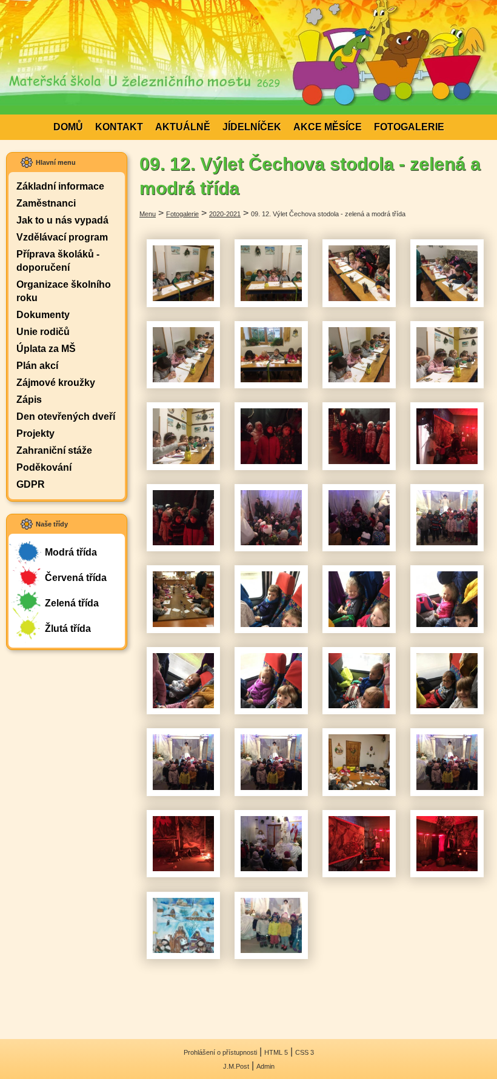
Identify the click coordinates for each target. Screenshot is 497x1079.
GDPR (30, 484)
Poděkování (44, 467)
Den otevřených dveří (65, 416)
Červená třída (76, 578)
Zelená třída (72, 603)
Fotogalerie (409, 127)
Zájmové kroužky (55, 382)
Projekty (35, 433)
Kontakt (119, 127)
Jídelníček (251, 127)
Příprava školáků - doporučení (57, 261)
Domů (68, 127)
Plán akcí (37, 365)
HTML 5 (276, 1052)
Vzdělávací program (62, 237)
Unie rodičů (43, 332)
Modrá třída (71, 552)
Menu (147, 213)
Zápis (29, 399)
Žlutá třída (68, 628)
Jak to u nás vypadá (62, 220)
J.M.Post (236, 1066)
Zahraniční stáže (54, 450)
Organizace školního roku (63, 291)
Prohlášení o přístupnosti (220, 1052)
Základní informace (60, 186)
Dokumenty (43, 315)
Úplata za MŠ (46, 349)
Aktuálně (182, 127)
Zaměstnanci (46, 203)
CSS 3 (304, 1052)
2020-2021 (225, 213)
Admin (265, 1066)
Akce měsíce (327, 127)
